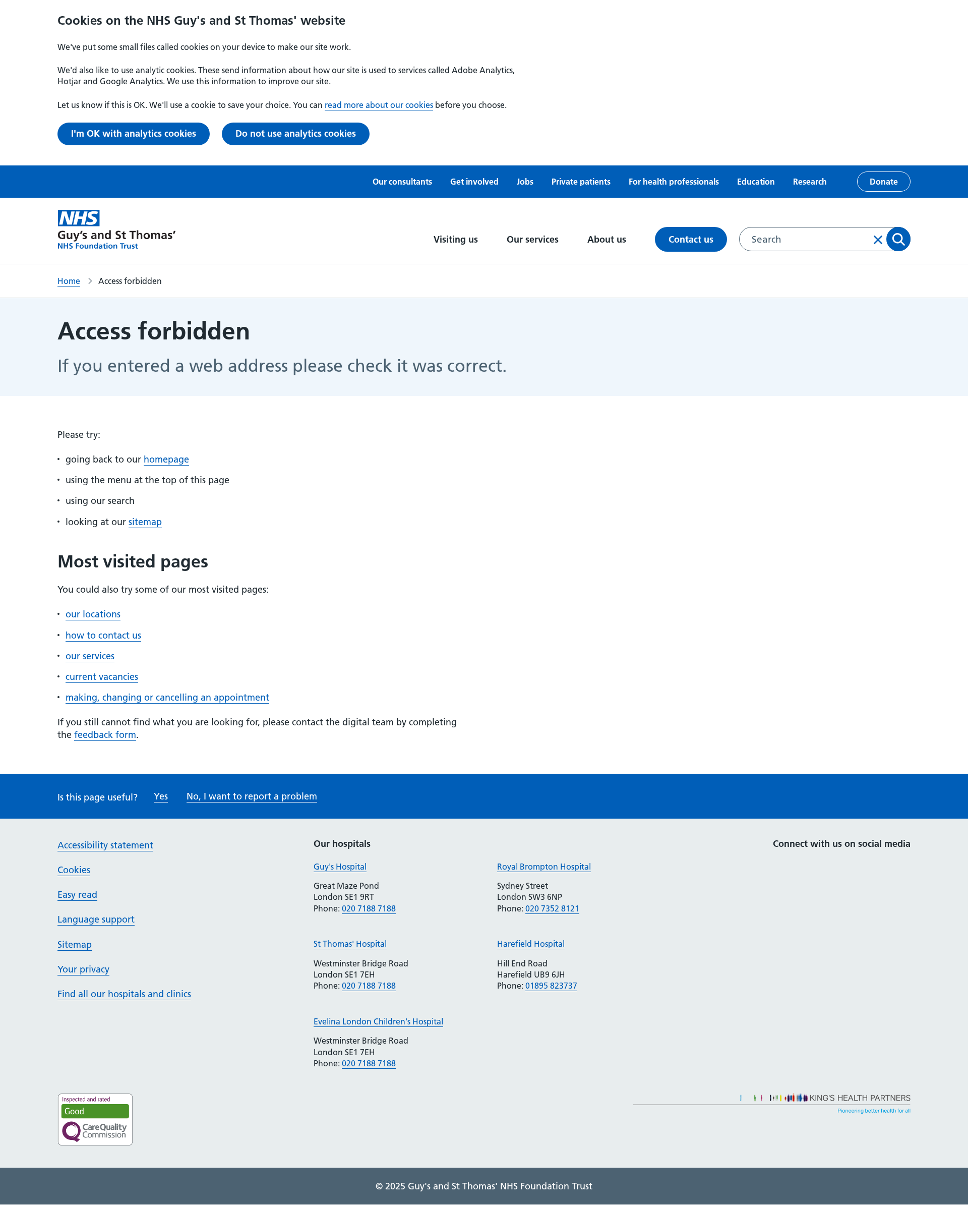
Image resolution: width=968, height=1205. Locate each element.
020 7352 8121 (552, 908)
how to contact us (103, 635)
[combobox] (825, 239)
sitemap (145, 522)
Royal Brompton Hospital (544, 867)
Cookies (73, 870)
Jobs (525, 182)
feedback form (105, 734)
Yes (161, 796)
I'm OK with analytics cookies (133, 133)
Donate (884, 182)
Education (756, 182)
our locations (93, 614)
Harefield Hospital (531, 944)
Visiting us (457, 239)
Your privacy (83, 969)
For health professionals (674, 182)
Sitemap (74, 944)
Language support (96, 919)
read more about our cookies (379, 105)
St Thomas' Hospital (350, 944)
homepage (166, 459)
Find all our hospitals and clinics (124, 994)
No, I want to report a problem (252, 796)
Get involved (474, 182)
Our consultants (402, 182)
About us (608, 239)
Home (68, 281)
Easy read (77, 894)
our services (90, 656)
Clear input (878, 239)
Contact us (691, 239)
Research (810, 182)
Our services (534, 239)
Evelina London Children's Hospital (378, 1021)
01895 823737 (551, 986)
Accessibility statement (105, 845)
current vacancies (102, 676)
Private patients (581, 182)
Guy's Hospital (340, 867)
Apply (898, 239)
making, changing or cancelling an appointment (167, 697)
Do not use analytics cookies (295, 133)
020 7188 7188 (369, 908)
